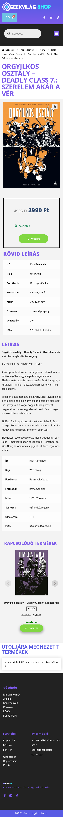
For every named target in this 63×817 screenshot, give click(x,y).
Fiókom (7, 745)
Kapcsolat (9, 740)
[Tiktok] (17, 795)
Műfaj (42, 49)
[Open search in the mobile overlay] (22, 34)
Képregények (27, 49)
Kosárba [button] (33, 628)
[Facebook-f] (4, 795)
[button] (56, 33)
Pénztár (7, 749)
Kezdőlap (10, 49)
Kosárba (35, 238)
